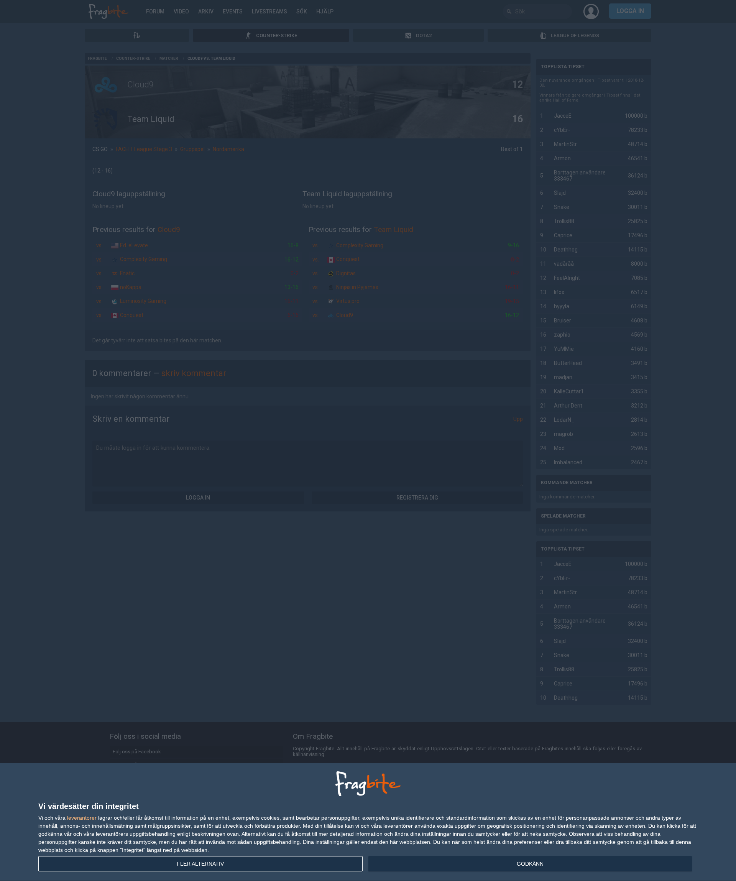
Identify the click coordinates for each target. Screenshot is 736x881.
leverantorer (82, 817)
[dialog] (368, 822)
